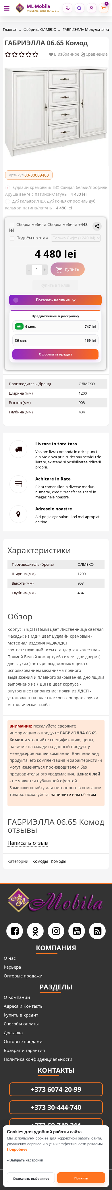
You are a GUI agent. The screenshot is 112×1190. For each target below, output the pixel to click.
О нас (10, 958)
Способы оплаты (21, 1024)
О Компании (17, 997)
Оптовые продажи (23, 976)
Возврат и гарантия (24, 1050)
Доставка (13, 1032)
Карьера (12, 967)
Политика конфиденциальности (38, 1059)
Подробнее (17, 1149)
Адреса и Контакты (24, 1006)
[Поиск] (79, 8)
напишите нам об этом (73, 794)
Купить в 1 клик (55, 285)
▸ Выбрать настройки (25, 1160)
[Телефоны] (67, 8)
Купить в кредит (21, 1015)
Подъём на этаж (32, 238)
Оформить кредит (55, 354)
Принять (81, 1178)
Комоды (40, 861)
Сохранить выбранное (31, 1178)
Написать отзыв (27, 842)
